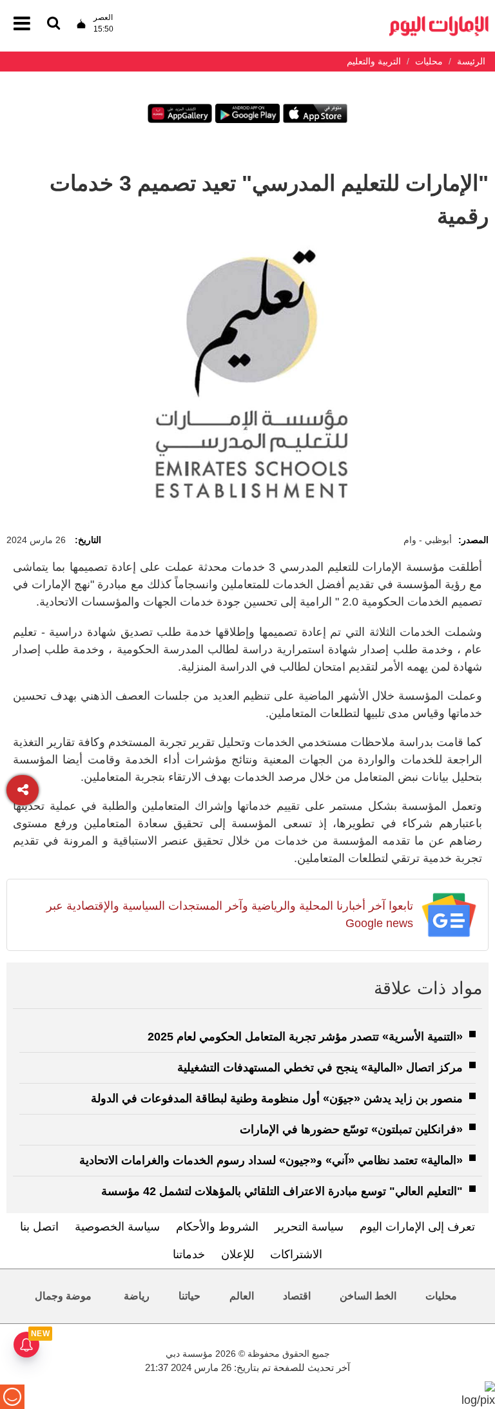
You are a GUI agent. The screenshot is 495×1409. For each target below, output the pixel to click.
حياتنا (189, 1295)
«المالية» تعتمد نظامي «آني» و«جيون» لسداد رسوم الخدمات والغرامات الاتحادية (271, 1160)
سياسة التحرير (309, 1226)
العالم (241, 1295)
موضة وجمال (63, 1295)
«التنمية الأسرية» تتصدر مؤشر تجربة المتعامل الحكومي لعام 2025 (305, 1036)
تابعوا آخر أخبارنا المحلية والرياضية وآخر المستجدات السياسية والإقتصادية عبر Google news (229, 914)
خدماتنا (189, 1254)
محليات (441, 1295)
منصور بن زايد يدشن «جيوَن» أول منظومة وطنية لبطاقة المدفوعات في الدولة (277, 1098)
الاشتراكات (296, 1254)
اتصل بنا (39, 1226)
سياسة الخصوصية (117, 1226)
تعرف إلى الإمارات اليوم (417, 1226)
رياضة (137, 1295)
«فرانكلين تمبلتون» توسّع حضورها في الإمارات (351, 1129)
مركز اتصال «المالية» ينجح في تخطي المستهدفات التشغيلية (320, 1067)
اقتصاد (297, 1295)
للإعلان (237, 1254)
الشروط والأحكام (217, 1226)
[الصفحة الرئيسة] (439, 19)
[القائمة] (53, 24)
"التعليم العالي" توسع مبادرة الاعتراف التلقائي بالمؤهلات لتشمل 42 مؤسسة (282, 1191)
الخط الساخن (368, 1295)
